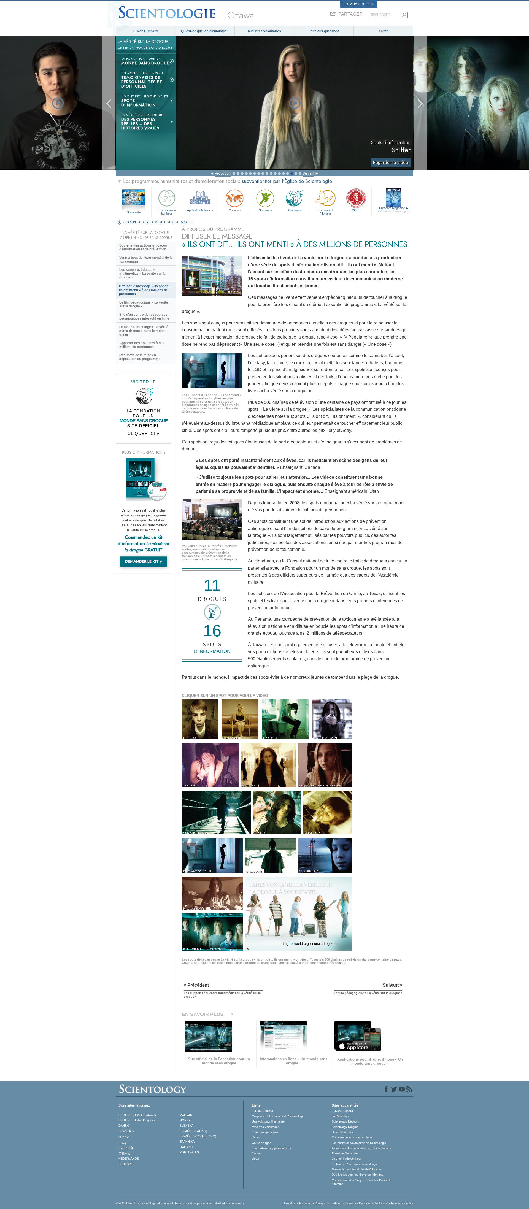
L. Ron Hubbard (145, 31)
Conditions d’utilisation (373, 1203)
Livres (384, 31)
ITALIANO (186, 1147)
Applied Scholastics (200, 210)
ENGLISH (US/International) (137, 1115)
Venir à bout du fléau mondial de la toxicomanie (145, 259)
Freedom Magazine (393, 209)
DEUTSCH (125, 1164)
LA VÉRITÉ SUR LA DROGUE (172, 222)
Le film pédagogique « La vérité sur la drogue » (143, 304)
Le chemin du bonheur (167, 212)
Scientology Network (345, 1121)
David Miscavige (343, 1132)
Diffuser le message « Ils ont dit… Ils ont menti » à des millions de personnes (145, 290)
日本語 (123, 1143)
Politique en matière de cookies (335, 1203)
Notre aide (134, 212)
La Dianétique (341, 1116)
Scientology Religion (345, 1127)
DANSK (123, 1125)
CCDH (356, 210)
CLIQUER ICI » (143, 433)
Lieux (255, 1158)
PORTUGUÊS (189, 1152)
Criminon (235, 210)
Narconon (265, 210)
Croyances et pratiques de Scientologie (278, 1116)
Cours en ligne (261, 1143)
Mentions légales (402, 1203)
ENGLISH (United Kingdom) (137, 1120)
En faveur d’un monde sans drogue (355, 1164)
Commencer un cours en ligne (352, 1137)
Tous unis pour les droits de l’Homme (356, 1169)
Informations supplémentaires (271, 1148)
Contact (257, 1153)
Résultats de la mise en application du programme (139, 357)
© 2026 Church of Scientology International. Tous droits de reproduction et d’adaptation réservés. (180, 1203)
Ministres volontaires (264, 31)
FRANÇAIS (126, 1131)
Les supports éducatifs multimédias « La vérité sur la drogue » (142, 273)
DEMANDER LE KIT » (143, 561)
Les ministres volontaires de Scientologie (359, 1143)
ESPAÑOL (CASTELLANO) (198, 1136)
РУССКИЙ (125, 1148)
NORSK (185, 1120)
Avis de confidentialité (298, 1203)
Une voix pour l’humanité (268, 1121)
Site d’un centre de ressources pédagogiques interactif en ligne (144, 316)
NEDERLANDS (128, 1158)
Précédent (223, 173)
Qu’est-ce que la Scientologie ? (205, 31)
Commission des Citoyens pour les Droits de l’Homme (361, 1182)
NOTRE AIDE (136, 222)
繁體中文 (124, 1153)
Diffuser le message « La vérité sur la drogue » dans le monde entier (143, 331)
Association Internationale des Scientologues (361, 1148)
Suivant (308, 173)
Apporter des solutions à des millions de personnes (141, 345)
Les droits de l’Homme (325, 212)
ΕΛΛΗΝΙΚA (187, 1141)
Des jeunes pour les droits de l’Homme (357, 1174)
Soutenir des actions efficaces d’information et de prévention (143, 247)
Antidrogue (295, 210)
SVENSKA (186, 1125)
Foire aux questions (324, 31)
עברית (123, 1137)
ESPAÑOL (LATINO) (193, 1131)
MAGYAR (186, 1115)
